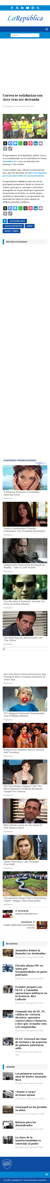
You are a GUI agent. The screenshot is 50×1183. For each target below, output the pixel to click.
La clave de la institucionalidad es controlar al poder (28, 1140)
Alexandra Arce (10, 161)
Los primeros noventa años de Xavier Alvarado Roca (30, 1076)
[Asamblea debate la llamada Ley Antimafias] (8, 953)
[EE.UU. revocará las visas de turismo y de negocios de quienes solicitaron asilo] (8, 1041)
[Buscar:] (25, 35)
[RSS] (38, 8)
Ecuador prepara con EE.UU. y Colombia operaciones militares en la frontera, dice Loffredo (31, 993)
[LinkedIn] (22, 8)
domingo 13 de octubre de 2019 (19, 106)
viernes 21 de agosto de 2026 (31, 1099)
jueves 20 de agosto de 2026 (30, 1129)
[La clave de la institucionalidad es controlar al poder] (8, 1140)
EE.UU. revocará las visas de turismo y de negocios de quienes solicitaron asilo (31, 1043)
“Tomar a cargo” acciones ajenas (25, 1093)
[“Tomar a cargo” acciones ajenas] (8, 1094)
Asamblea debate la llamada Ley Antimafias (30, 952)
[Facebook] (12, 8)
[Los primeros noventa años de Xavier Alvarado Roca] (8, 1076)
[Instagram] (33, 8)
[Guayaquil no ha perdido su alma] (8, 1109)
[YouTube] (27, 8)
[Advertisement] (25, 64)
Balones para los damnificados (25, 1124)
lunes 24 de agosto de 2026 (30, 1083)
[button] (46, 29)
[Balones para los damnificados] (8, 1125)
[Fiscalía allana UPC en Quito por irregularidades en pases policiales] (8, 968)
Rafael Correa (11, 231)
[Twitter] (17, 8)
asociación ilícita (13, 226)
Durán (30, 226)
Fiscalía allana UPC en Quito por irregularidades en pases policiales (31, 970)
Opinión (10, 1067)
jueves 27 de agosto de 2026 (30, 957)
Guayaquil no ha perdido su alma (31, 1108)
